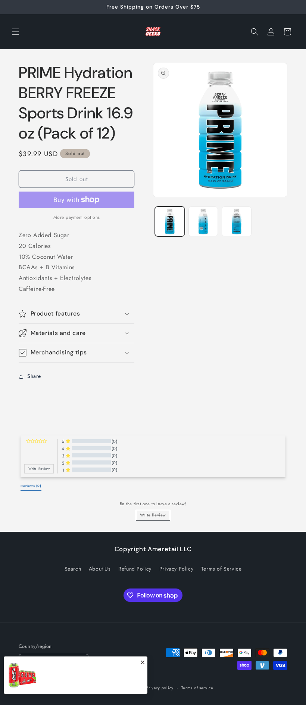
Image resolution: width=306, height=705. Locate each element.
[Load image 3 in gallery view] (237, 221)
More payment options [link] (76, 217)
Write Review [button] (39, 468)
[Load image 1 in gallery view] (170, 221)
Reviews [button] (31, 486)
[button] (15, 32)
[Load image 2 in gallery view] (203, 221)
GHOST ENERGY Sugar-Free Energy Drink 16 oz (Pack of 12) (93, 680)
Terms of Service (221, 568)
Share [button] (34, 376)
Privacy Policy (176, 568)
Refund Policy (135, 568)
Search (73, 568)
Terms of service (197, 688)
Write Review (153, 515)
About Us (100, 568)
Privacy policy (160, 688)
